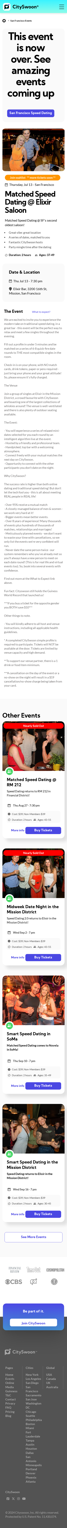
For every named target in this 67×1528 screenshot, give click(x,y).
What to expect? (41, 311)
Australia (52, 1387)
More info (17, 830)
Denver (30, 1473)
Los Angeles (33, 1379)
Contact (10, 1399)
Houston (31, 1448)
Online (9, 1383)
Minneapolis (34, 1465)
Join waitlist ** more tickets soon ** (32, 177)
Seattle (30, 1416)
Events (9, 1379)
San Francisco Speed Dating (30, 113)
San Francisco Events (21, 20)
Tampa (30, 1440)
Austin (30, 1444)
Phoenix (31, 1477)
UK (48, 1383)
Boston (30, 1424)
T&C (8, 1395)
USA (49, 1374)
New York (32, 1374)
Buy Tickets (43, 830)
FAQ (8, 1407)
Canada (51, 1379)
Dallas (30, 1453)
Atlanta (30, 1481)
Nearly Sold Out (33, 726)
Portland (31, 1469)
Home (9, 1374)
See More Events (33, 1237)
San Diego (32, 1383)
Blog (8, 1416)
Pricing (9, 1411)
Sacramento (33, 1395)
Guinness (11, 1391)
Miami (30, 1428)
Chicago (31, 1411)
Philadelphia (34, 1420)
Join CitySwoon (33, 1323)
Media (9, 1387)
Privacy (10, 1403)
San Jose (31, 1399)
